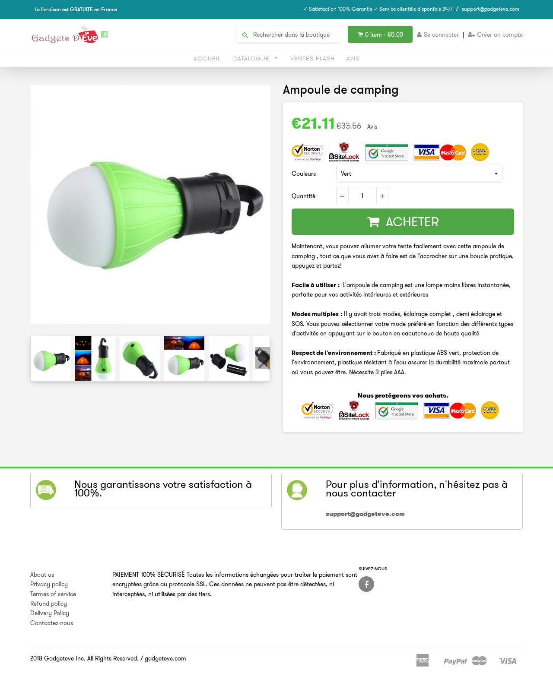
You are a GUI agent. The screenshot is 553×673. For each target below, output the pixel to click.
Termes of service (53, 594)
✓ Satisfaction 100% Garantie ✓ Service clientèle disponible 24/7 (378, 9)
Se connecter (441, 34)
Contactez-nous (51, 623)
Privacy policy (49, 584)
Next (262, 358)
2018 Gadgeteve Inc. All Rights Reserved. (84, 658)
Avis (352, 58)
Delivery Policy (49, 613)
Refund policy (48, 603)
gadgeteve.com (165, 658)
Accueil (207, 58)
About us (42, 574)
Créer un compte (500, 34)
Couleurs (304, 173)
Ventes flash (312, 58)
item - (384, 34)
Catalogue (252, 58)
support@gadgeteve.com (490, 9)
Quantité (303, 196)
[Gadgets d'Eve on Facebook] (366, 584)
